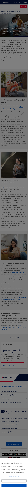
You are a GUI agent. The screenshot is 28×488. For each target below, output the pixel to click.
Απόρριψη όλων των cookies (14, 481)
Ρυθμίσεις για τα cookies (14, 476)
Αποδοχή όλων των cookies (14, 485)
